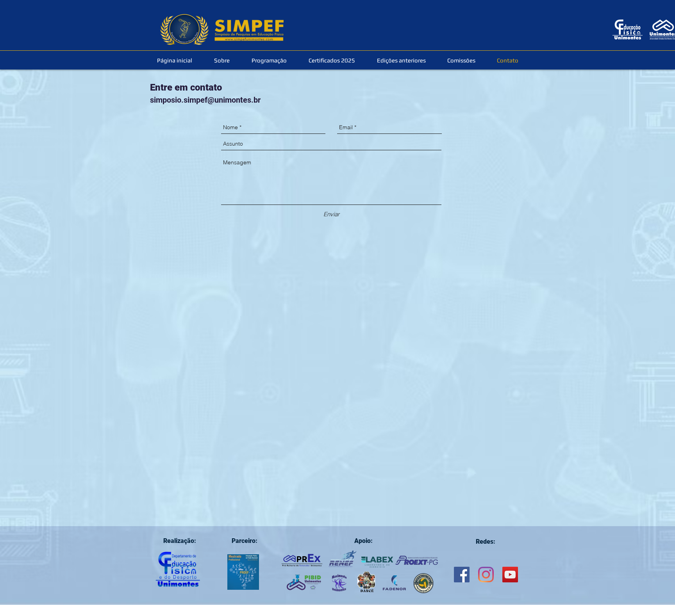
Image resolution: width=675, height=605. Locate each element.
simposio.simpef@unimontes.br (205, 100)
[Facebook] (462, 574)
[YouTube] (510, 574)
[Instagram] (486, 574)
